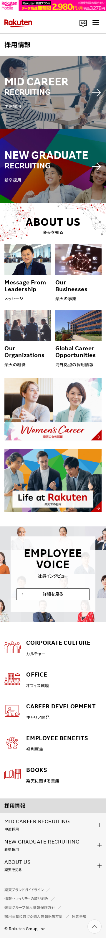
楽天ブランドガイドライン (24, 889)
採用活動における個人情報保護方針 (33, 916)
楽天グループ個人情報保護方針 (29, 907)
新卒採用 (41, 844)
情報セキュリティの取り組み (26, 898)
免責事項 (79, 916)
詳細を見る (53, 594)
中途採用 (36, 824)
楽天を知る (17, 865)
